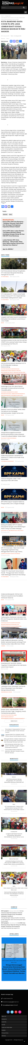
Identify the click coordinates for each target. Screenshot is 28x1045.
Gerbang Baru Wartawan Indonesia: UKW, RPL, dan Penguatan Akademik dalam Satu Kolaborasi (14, 619)
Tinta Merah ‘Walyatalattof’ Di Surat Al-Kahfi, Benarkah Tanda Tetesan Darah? (15, 730)
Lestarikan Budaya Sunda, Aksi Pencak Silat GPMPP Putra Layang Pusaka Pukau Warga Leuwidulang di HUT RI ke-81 (14, 342)
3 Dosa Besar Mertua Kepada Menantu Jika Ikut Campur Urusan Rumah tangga (14, 751)
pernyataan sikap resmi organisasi (10, 553)
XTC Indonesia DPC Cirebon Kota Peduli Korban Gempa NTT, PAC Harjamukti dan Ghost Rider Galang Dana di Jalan (13, 296)
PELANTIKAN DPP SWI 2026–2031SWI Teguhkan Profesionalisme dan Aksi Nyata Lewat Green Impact (13, 665)
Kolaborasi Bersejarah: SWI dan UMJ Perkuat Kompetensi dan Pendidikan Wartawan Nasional (12, 596)
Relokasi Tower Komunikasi (8, 438)
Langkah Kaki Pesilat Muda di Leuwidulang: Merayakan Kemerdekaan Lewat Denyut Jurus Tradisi (14, 319)
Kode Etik (4, 1021)
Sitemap (4, 1035)
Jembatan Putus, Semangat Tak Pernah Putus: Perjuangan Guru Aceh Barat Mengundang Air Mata (13, 688)
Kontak (3, 1024)
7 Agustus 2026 (6, 484)
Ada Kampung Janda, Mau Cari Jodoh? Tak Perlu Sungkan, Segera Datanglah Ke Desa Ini (14, 745)
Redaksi (3, 1030)
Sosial (15, 889)
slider (19, 888)
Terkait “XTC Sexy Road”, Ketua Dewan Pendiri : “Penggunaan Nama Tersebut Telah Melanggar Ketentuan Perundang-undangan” (13, 574)
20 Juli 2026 (5, 669)
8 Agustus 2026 (10, 415)
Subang (3, 645)
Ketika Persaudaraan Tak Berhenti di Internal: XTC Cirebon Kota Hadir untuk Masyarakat (12, 457)
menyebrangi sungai (6, 692)
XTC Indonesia (5, 276)
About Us (4, 1016)
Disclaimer (4, 1019)
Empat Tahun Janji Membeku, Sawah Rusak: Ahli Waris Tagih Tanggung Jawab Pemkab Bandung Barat (13, 711)
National (14, 777)
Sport (17, 858)
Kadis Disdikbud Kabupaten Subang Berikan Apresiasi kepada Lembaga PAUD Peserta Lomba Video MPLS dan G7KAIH (13, 642)
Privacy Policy (5, 1033)
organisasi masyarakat (7, 461)
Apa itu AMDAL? (8, 249)
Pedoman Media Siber (7, 1027)
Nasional (3, 38)
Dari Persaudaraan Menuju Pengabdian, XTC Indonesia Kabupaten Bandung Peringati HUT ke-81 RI (13, 273)
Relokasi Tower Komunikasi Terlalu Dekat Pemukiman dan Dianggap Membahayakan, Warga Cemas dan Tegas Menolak (13, 412)
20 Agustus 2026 (15, 276)
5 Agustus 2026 (5, 532)
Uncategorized (17, 35)
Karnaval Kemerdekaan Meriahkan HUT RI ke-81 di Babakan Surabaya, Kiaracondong (13, 365)
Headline (9, 888)
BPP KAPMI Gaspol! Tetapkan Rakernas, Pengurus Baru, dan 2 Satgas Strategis (12, 502)
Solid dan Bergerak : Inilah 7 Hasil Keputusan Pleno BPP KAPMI (10, 479)
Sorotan (22, 888)
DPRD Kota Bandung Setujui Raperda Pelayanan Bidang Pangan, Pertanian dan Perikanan (13, 924)
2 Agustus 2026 (10, 599)
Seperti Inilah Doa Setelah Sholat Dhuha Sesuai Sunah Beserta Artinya (15, 735)
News (12, 35)
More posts (14, 721)
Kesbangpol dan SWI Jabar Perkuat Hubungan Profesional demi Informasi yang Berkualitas (12, 388)
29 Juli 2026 (10, 645)
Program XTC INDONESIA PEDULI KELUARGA (12, 530)
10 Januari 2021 (5, 35)
